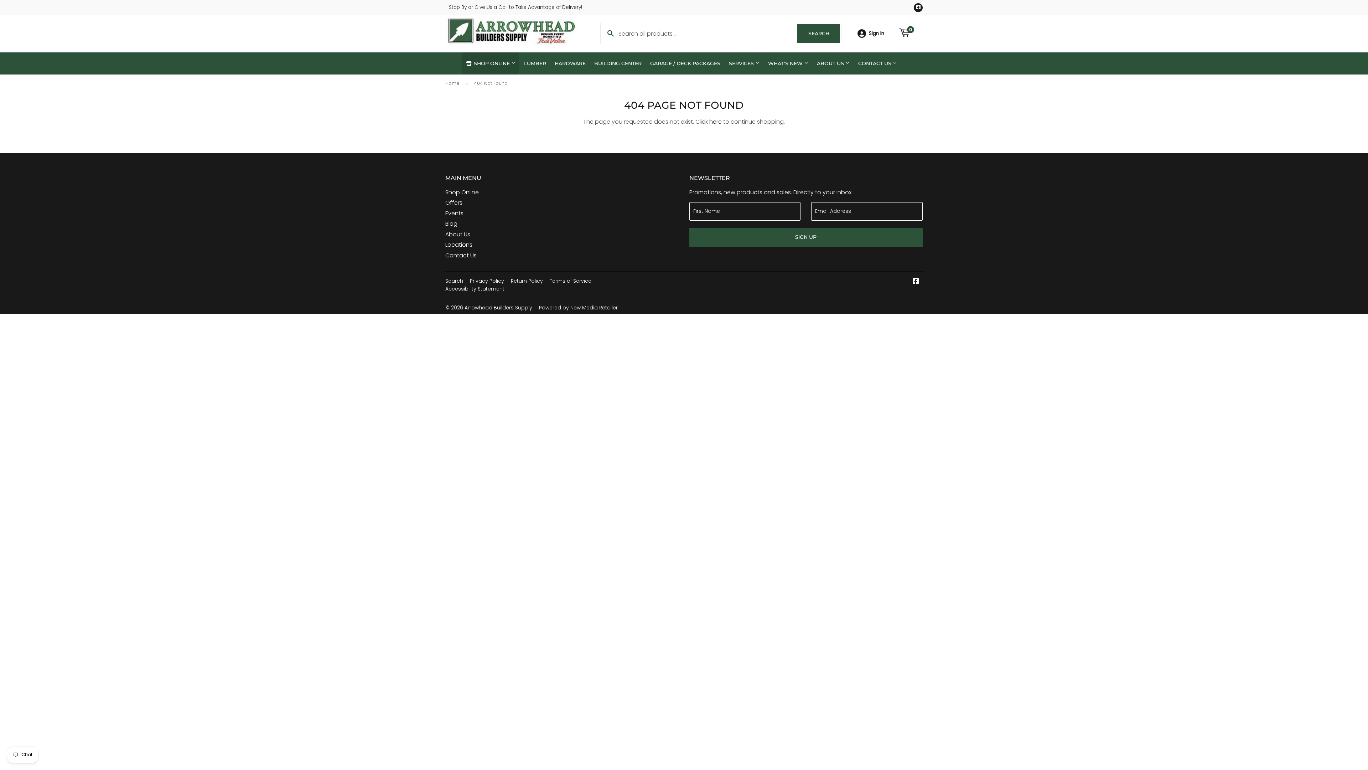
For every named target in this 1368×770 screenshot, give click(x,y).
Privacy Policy (487, 280)
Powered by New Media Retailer (578, 307)
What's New (786, 63)
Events (454, 213)
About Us (831, 63)
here (715, 122)
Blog (451, 224)
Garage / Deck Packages (685, 63)
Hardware (570, 63)
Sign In (876, 33)
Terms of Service (570, 280)
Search (824, 33)
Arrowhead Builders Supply (498, 307)
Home (452, 83)
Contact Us (875, 63)
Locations (458, 245)
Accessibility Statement (474, 288)
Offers (453, 203)
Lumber (535, 63)
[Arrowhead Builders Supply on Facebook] (916, 282)
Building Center (618, 63)
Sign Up (806, 237)
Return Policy (527, 280)
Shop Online (491, 63)
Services (742, 63)
